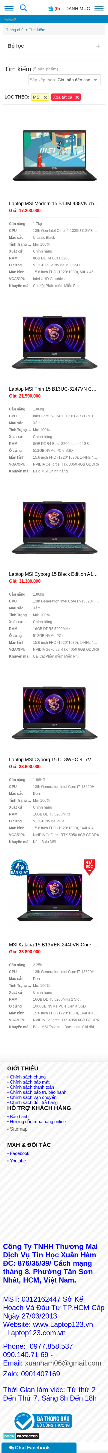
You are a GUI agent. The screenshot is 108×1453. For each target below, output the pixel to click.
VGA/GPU (17, 279)
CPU (13, 231)
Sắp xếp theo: (60, 79)
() (57, 8)
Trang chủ (14, 30)
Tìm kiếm (37, 30)
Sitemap (19, 1129)
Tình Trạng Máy (21, 244)
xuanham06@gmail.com (63, 1363)
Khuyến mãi (19, 286)
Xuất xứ (15, 251)
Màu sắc (16, 237)
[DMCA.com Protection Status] (21, 1438)
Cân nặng (17, 224)
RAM (13, 258)
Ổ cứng (15, 265)
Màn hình (16, 272)
